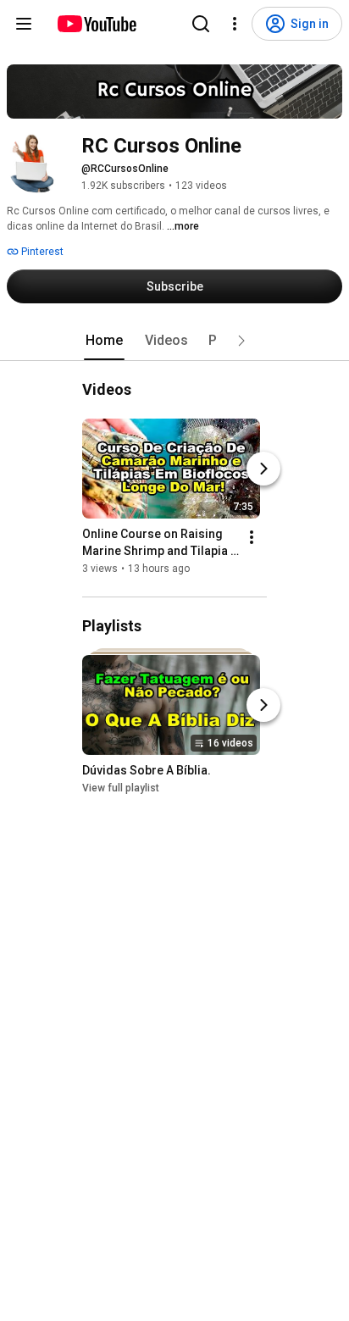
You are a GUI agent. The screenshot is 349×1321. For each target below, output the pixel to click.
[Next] (263, 469)
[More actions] (252, 537)
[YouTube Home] (96, 23)
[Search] (201, 24)
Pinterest (41, 252)
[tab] (104, 340)
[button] (241, 340)
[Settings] (234, 24)
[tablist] (174, 340)
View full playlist (120, 788)
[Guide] (24, 24)
